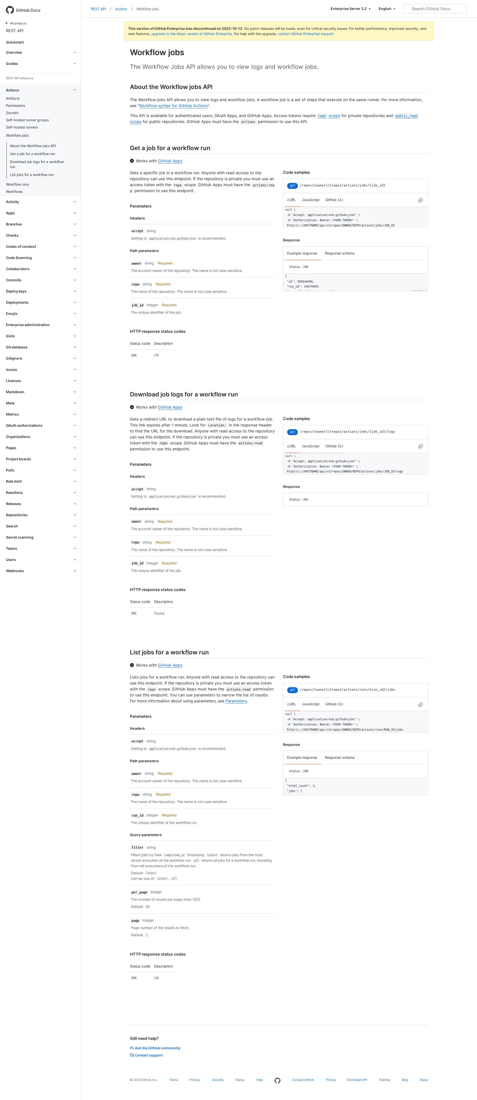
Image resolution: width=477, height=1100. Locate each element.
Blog (405, 1080)
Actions (123, 9)
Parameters (141, 206)
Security (218, 1080)
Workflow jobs (147, 9)
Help (259, 1080)
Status (240, 1080)
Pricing (330, 1080)
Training (384, 1080)
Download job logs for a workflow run (37, 164)
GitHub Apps (170, 160)
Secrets (12, 113)
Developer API (357, 1080)
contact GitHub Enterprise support (305, 34)
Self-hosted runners (22, 127)
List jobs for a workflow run (32, 174)
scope (329, 115)
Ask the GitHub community (157, 1048)
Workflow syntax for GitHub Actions (173, 105)
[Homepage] (277, 1081)
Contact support (149, 1055)
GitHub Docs (28, 10)
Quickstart (15, 42)
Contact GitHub (303, 1080)
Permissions (15, 105)
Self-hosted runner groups (27, 120)
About (424, 1080)
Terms (173, 1080)
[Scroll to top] (466, 1089)
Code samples (296, 172)
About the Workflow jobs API (33, 146)
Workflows (14, 191)
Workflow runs (17, 184)
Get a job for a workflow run (32, 154)
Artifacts (13, 98)
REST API (14, 30)
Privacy (195, 1080)
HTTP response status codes (158, 331)
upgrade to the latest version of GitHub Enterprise (191, 34)
